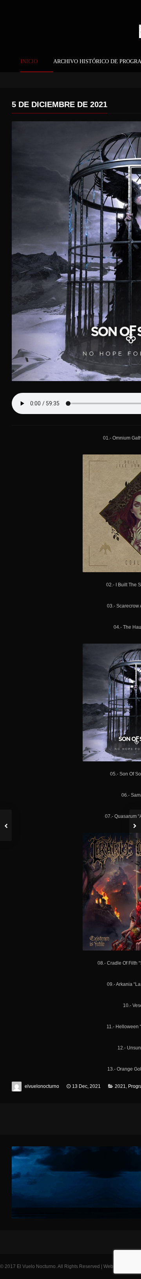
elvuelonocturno (42, 1086)
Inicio (29, 61)
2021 (120, 1086)
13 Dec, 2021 (86, 1086)
